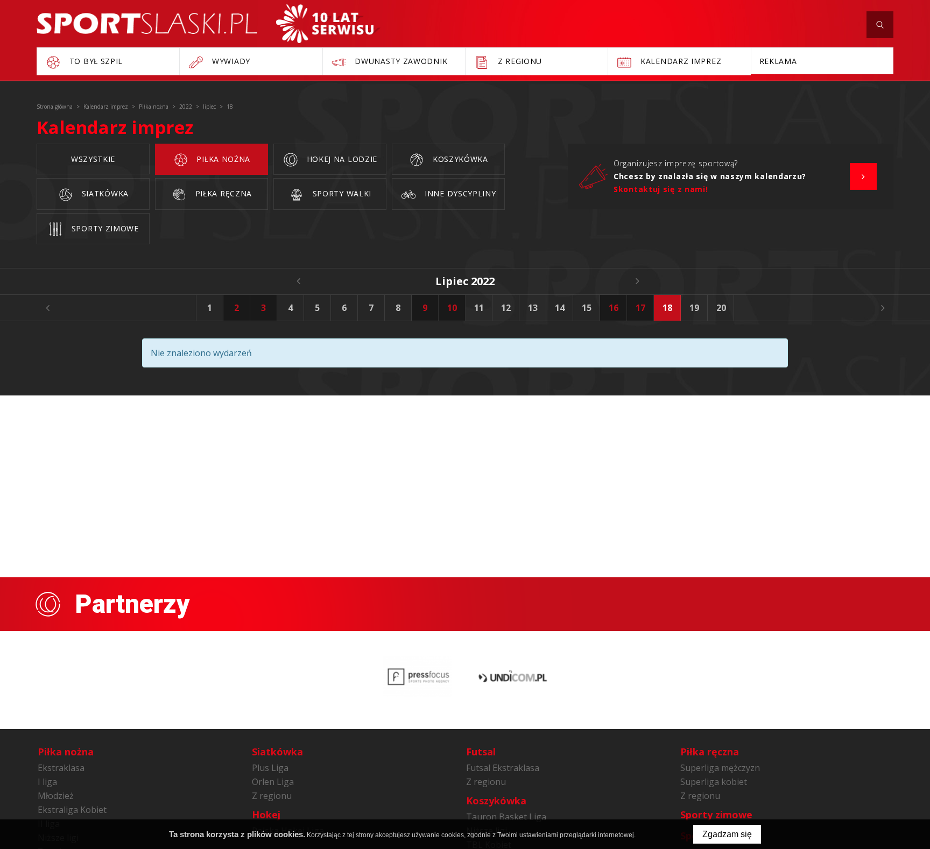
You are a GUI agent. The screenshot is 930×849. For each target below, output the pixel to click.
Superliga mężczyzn (720, 768)
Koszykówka (459, 159)
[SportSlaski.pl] (147, 23)
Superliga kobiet (713, 782)
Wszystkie (93, 159)
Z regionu (272, 796)
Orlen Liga (273, 782)
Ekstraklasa (61, 768)
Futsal (481, 751)
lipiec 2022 (465, 281)
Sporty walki (340, 193)
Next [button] (882, 308)
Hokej (266, 814)
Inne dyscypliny (459, 193)
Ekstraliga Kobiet (72, 810)
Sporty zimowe (104, 228)
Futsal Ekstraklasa (502, 768)
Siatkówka (104, 193)
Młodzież (56, 796)
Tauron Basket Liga (506, 817)
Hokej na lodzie (340, 159)
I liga (47, 782)
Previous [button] (47, 308)
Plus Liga (270, 768)
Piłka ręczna (222, 193)
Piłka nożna (222, 159)
